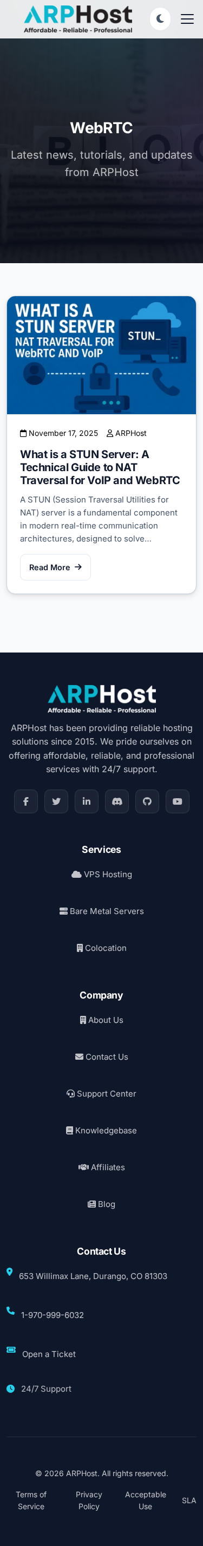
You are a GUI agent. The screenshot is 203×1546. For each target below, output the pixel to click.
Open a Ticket (49, 1354)
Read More (49, 567)
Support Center (105, 1093)
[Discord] (117, 801)
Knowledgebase (105, 1130)
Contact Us (105, 1057)
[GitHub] (147, 801)
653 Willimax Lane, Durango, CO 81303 (93, 1276)
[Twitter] (56, 801)
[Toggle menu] (187, 19)
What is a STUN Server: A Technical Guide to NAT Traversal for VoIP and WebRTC (100, 467)
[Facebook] (26, 801)
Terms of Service (31, 1500)
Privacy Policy (89, 1500)
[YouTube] (177, 801)
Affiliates (107, 1167)
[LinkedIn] (87, 801)
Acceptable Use (145, 1500)
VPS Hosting (107, 874)
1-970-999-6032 (52, 1315)
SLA (189, 1500)
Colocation (105, 948)
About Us (104, 1020)
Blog (105, 1204)
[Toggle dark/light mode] (160, 19)
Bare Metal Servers (106, 911)
